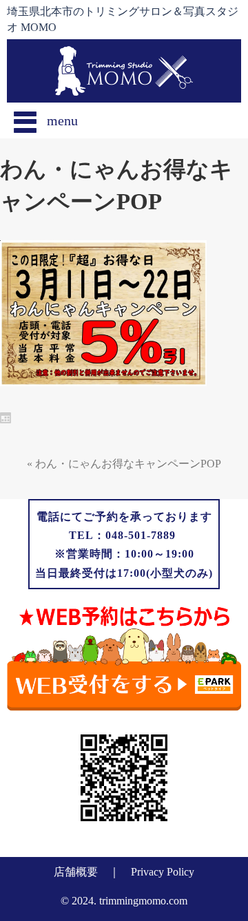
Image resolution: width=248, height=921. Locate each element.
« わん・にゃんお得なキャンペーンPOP (124, 463)
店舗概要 (76, 872)
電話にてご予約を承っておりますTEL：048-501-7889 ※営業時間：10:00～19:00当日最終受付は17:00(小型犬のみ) (124, 545)
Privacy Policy (162, 872)
